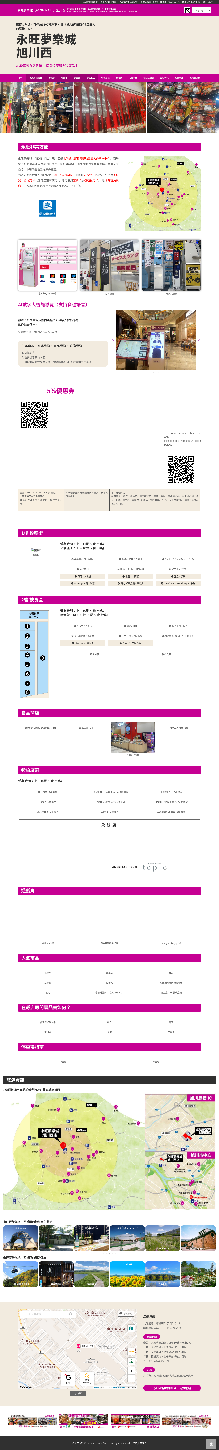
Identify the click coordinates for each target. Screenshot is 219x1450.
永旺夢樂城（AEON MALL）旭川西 (41, 10)
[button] (4, 107)
